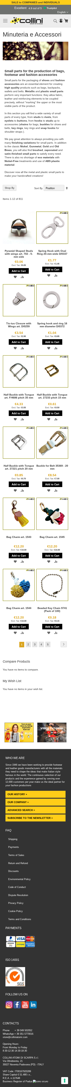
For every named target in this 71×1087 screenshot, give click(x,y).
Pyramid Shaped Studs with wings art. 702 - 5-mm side (19, 253)
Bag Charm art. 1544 (18, 608)
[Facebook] (17, 1005)
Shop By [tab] (9, 187)
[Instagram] (9, 1005)
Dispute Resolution (18, 895)
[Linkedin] (33, 1005)
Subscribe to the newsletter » (30, 817)
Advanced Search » (21, 810)
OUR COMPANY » (18, 802)
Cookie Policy (15, 911)
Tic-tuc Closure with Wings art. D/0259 (18, 325)
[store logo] (26, 20)
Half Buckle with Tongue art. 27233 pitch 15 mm (52, 396)
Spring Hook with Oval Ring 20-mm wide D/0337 (52, 252)
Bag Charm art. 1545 (52, 537)
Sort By (38, 188)
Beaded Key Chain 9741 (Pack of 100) (52, 609)
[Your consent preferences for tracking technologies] (64, 1080)
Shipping (12, 839)
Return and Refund (18, 863)
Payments (13, 847)
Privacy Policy (15, 903)
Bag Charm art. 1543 (18, 537)
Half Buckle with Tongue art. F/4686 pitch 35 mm (19, 396)
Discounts (13, 871)
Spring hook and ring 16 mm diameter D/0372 (52, 325)
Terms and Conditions (19, 919)
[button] (62, 12)
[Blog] (19, 741)
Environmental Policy (19, 879)
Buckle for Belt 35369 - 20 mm (52, 467)
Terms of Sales (16, 855)
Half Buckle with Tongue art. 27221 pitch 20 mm (19, 467)
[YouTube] (25, 1005)
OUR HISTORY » (17, 794)
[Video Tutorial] (51, 741)
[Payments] (35, 942)
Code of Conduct (17, 887)
